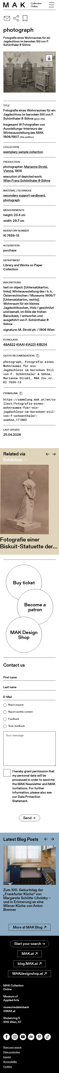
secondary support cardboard (24, 195)
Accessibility (10, 1061)
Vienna (8, 171)
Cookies (7, 1066)
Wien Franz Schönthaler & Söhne (26, 181)
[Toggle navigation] (51, 4)
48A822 (9, 345)
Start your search (27, 943)
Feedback (13, 719)
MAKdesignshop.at (27, 973)
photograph (11, 200)
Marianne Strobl (35, 167)
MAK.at (28, 953)
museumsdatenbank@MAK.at (16, 1009)
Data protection (11, 1052)
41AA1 (20, 345)
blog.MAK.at (28, 963)
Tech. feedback (16, 726)
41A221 (30, 345)
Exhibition (13, 459)
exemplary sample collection (23, 152)
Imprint (7, 1057)
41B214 (42, 345)
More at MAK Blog (27, 927)
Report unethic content (20, 711)
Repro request (15, 704)
